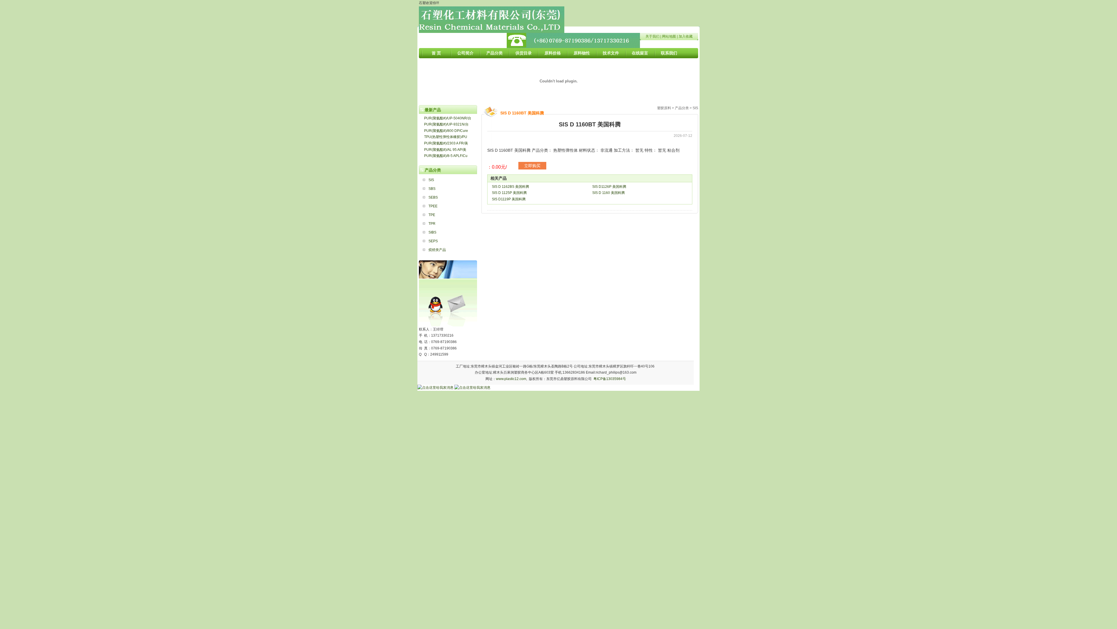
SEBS (433, 197)
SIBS (432, 232)
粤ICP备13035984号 (609, 379)
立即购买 (532, 165)
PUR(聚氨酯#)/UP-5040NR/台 (447, 118)
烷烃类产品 (437, 250)
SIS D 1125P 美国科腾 (509, 193)
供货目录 (523, 53)
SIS (431, 180)
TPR (431, 224)
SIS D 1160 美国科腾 (608, 193)
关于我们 (652, 36)
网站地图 (669, 36)
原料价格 (553, 53)
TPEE (432, 206)
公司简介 (465, 53)
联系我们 (669, 53)
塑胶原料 (664, 108)
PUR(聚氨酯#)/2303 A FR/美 (446, 143)
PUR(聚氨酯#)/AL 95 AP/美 (445, 150)
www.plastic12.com (511, 379)
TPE (431, 215)
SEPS (433, 241)
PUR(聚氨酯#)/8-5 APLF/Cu (445, 156)
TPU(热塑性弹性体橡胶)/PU (445, 137)
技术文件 (611, 53)
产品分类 (494, 53)
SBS (431, 189)
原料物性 (582, 53)
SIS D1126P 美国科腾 (609, 187)
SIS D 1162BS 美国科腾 (510, 187)
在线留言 (640, 53)
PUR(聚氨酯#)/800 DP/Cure (446, 131)
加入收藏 (686, 36)
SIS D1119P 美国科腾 (509, 199)
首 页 (436, 53)
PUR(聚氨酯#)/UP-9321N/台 (446, 124)
